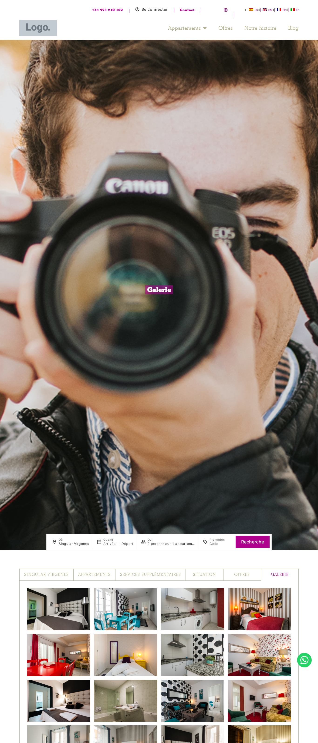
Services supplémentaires (150, 574)
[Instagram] (226, 10)
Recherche (252, 542)
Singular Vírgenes (46, 574)
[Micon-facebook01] (208, 10)
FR (284, 10)
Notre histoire (260, 28)
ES (256, 10)
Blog (293, 28)
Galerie (280, 574)
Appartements (184, 28)
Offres (225, 28)
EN (270, 10)
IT (297, 10)
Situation (204, 574)
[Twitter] (217, 10)
